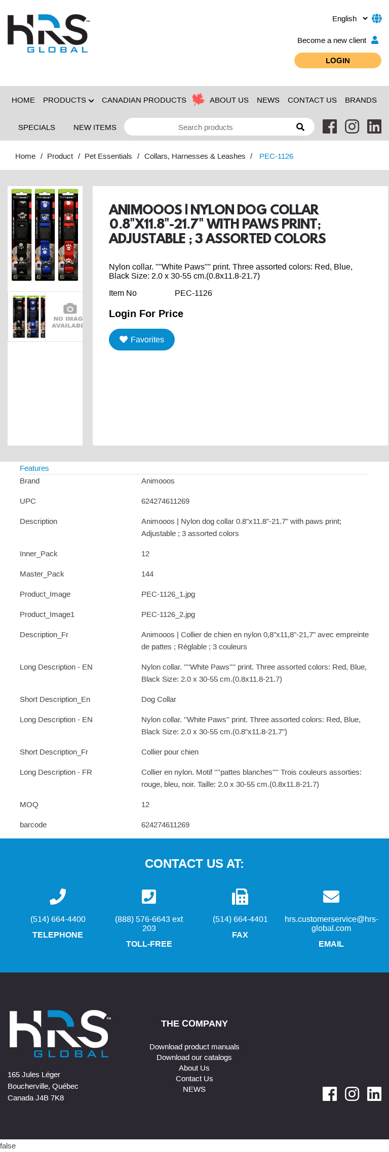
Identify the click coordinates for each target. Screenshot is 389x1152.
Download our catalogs (194, 1057)
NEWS (268, 100)
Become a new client (331, 40)
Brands (361, 100)
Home (23, 100)
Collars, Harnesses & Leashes (195, 156)
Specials (36, 127)
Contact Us (194, 1078)
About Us (194, 1068)
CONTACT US (312, 100)
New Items (94, 127)
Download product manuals (194, 1046)
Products (64, 100)
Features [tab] (34, 468)
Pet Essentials (108, 156)
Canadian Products (144, 100)
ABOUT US (229, 100)
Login (338, 60)
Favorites (147, 339)
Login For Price (146, 313)
